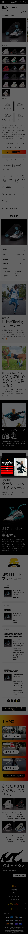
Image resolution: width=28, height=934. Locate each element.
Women (7, 468)
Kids (7, 470)
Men (7, 466)
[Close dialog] (26, 458)
